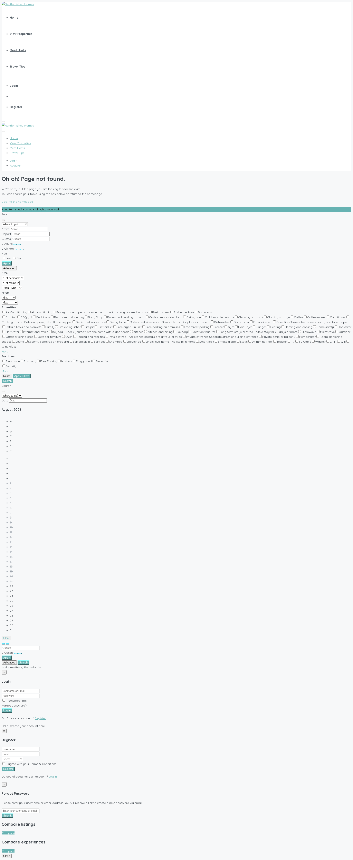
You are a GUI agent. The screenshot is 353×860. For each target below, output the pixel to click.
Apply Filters (21, 376)
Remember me (16, 700)
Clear (6, 638)
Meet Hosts (18, 50)
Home (14, 17)
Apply (6, 263)
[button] (5, 351)
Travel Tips (17, 66)
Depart (6, 234)
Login (14, 86)
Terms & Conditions (43, 764)
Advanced (9, 268)
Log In (7, 710)
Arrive (5, 229)
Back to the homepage (17, 201)
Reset (6, 376)
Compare (8, 833)
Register (16, 107)
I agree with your (31, 764)
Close (6, 856)
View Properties (21, 34)
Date (5, 400)
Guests (6, 239)
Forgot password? (14, 705)
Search (7, 380)
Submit (7, 815)
